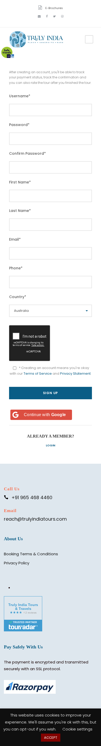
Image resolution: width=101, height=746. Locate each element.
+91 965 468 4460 (31, 497)
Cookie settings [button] (77, 729)
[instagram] (62, 16)
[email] (39, 16)
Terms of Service (38, 373)
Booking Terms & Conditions (31, 554)
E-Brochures (54, 8)
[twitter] (54, 16)
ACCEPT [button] (50, 737)
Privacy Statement (75, 373)
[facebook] (47, 16)
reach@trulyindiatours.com (35, 519)
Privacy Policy (16, 563)
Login (50, 445)
